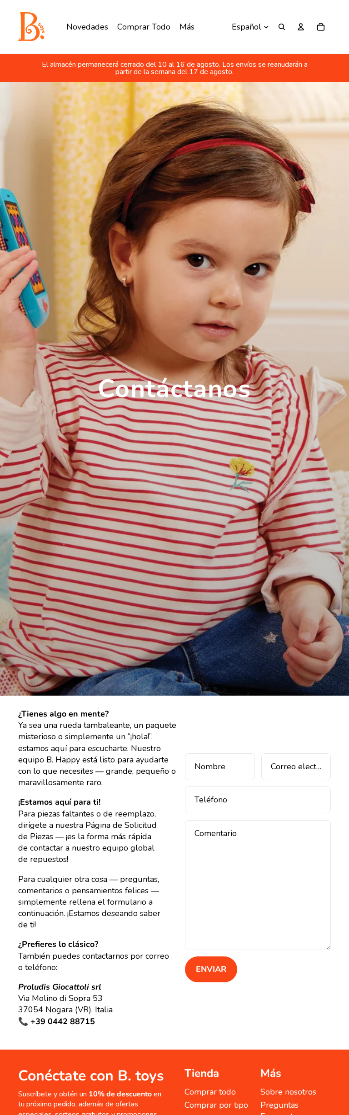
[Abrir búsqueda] (282, 27)
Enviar (211, 969)
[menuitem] (186, 27)
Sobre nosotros (288, 1091)
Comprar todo (210, 1091)
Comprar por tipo (216, 1105)
